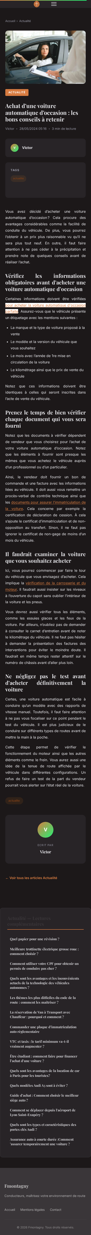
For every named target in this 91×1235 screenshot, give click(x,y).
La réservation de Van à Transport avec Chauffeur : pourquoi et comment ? (40, 1014)
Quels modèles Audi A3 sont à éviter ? (39, 1085)
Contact (55, 1209)
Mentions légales (32, 1209)
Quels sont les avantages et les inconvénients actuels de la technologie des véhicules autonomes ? (44, 983)
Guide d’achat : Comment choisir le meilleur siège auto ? (44, 1097)
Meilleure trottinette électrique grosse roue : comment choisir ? (44, 951)
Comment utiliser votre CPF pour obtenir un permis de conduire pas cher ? (44, 965)
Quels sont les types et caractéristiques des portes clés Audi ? (43, 1126)
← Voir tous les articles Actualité (31, 878)
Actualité (25, 21)
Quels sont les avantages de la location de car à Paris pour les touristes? (45, 1072)
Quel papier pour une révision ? (34, 939)
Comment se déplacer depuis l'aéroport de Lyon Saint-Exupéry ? (43, 1112)
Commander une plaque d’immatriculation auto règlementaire (43, 1029)
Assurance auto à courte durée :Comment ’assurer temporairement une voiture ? (42, 1141)
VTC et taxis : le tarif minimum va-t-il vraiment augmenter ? (39, 1043)
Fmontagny (16, 1186)
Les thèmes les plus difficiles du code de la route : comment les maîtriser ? (43, 999)
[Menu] (53, 3)
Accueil (10, 21)
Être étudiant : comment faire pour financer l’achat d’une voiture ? (43, 1058)
